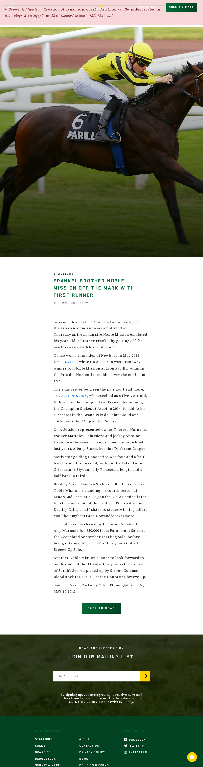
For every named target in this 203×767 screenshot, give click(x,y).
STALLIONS (43, 739)
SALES (40, 745)
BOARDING (43, 752)
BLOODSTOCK (45, 758)
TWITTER (136, 746)
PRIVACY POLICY (92, 752)
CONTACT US (89, 745)
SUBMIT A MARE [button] (181, 7)
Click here (80, 701)
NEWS (83, 758)
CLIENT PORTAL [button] (146, 7)
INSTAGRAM (138, 752)
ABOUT (84, 739)
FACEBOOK (137, 739)
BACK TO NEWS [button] (101, 608)
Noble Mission (72, 395)
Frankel (68, 362)
